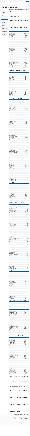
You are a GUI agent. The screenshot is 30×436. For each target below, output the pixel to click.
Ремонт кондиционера (4, 23)
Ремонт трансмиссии (4, 25)
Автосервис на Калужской (20, 417)
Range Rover (3, 15)
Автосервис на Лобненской (15, 417)
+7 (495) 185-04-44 (26, 418)
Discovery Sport (3, 12)
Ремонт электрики (12, 411)
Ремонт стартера (12, 404)
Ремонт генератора (25, 390)
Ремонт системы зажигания (4, 28)
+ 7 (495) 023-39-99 (15, 418)
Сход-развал (18, 411)
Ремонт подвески (25, 397)
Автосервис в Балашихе (25, 417)
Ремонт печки (18, 404)
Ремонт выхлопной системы (4, 31)
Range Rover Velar (3, 19)
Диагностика (11, 390)
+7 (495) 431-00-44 (20, 418)
